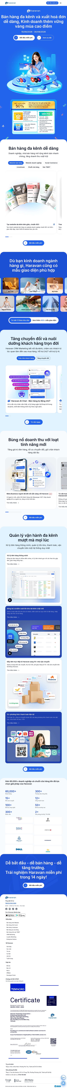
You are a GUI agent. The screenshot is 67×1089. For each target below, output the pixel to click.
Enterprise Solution (12, 939)
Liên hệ (8, 956)
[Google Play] (20, 915)
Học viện (9, 949)
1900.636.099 (10, 903)
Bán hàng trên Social (12, 925)
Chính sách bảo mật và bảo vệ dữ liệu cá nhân (15, 1086)
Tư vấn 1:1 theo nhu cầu (20, 320)
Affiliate (9, 973)
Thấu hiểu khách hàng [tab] (26, 358)
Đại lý (8, 970)
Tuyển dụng (10, 958)
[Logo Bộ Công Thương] (57, 1086)
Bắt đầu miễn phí (52, 3)
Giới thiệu (9, 946)
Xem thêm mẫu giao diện (44, 320)
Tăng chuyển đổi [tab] (43, 358)
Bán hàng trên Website (13, 922)
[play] (10, 600)
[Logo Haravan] (10, 3)
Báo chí (8, 968)
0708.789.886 (22, 1074)
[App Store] (10, 915)
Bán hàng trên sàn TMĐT (13, 932)
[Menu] (60, 3)
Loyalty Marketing (11, 937)
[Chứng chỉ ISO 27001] (33, 1022)
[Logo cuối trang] (10, 897)
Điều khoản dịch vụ (31, 1086)
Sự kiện (9, 953)
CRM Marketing (11, 934)
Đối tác (8, 965)
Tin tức (8, 951)
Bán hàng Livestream (12, 927)
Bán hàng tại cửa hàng (13, 929)
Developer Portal (11, 975)
